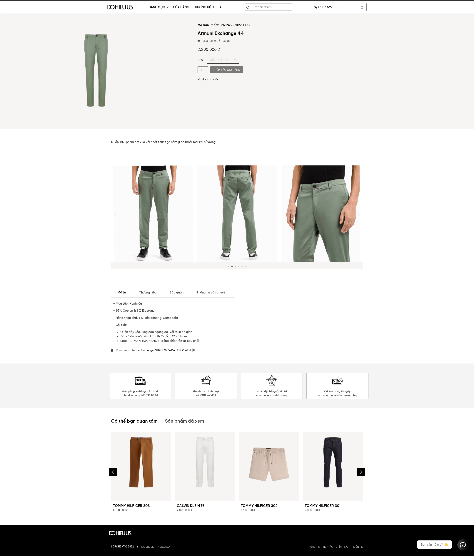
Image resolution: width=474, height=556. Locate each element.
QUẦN (159, 350)
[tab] (122, 292)
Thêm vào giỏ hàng (226, 70)
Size (201, 60)
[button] (115, 214)
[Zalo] (462, 544)
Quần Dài (170, 350)
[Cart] (362, 7)
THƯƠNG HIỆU (186, 350)
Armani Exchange (142, 350)
